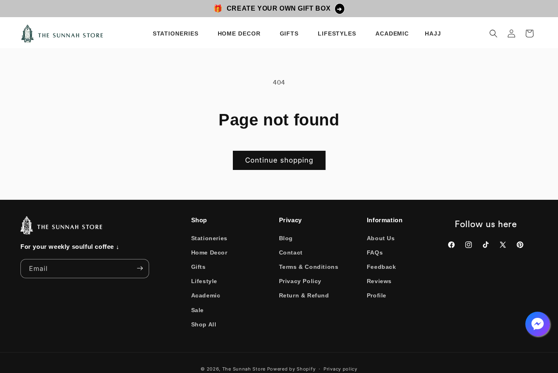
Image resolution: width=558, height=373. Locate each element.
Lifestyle (204, 281)
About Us (381, 238)
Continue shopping (279, 160)
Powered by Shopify (291, 369)
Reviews (379, 281)
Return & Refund (304, 295)
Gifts (198, 267)
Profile (376, 295)
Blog (286, 238)
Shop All (204, 324)
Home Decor (209, 252)
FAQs (375, 252)
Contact (291, 252)
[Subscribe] (140, 268)
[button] (177, 33)
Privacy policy (340, 368)
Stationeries (209, 238)
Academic (206, 295)
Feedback (381, 267)
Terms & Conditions (309, 267)
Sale (197, 309)
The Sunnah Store (244, 369)
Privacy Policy (300, 281)
